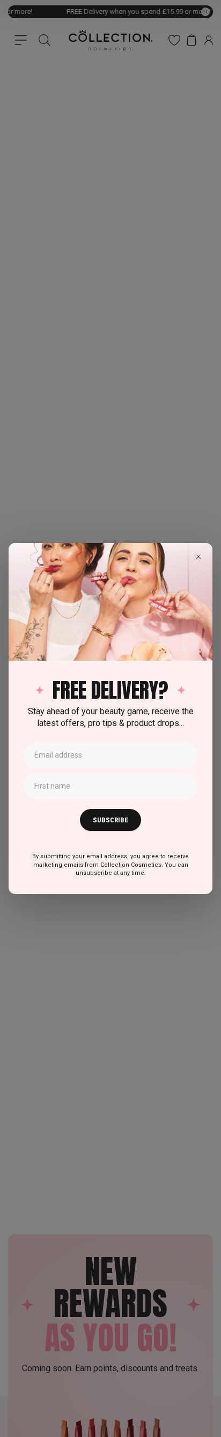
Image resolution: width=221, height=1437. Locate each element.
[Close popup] (198, 556)
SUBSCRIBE (110, 820)
